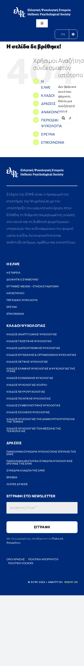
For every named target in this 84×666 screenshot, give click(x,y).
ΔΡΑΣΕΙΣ (48, 103)
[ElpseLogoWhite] (42, 8)
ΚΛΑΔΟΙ (47, 95)
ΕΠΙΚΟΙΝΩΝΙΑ (52, 142)
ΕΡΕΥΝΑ (48, 134)
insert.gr (71, 582)
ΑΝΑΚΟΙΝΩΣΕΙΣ (54, 112)
